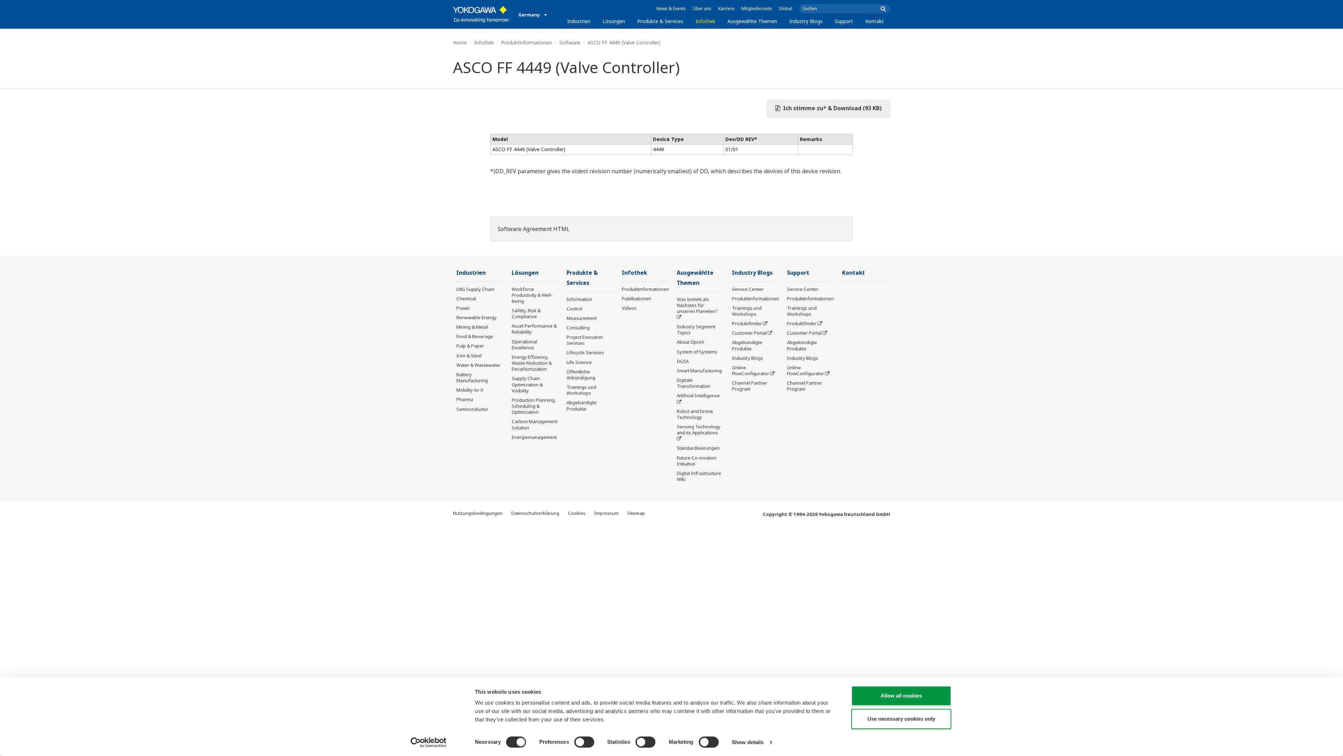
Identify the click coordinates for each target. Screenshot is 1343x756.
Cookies (576, 513)
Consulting (578, 327)
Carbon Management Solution (534, 424)
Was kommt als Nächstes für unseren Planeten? (697, 305)
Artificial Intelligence (698, 395)
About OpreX (690, 342)
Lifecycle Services (585, 352)
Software (569, 42)
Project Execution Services (585, 340)
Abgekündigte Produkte (582, 405)
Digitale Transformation (693, 383)
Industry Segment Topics (696, 329)
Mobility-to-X (469, 390)
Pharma (464, 399)
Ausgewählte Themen (752, 21)
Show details (747, 742)
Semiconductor (472, 409)
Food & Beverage (474, 336)
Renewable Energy (476, 317)
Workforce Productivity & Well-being (532, 295)
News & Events (671, 9)
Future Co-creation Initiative (697, 461)
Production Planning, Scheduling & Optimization (534, 406)
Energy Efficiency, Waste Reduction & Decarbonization (532, 363)
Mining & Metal (472, 327)
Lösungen (614, 21)
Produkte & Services (660, 21)
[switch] (584, 742)
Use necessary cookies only (901, 719)
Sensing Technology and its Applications (698, 430)
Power (463, 308)
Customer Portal (749, 333)
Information (579, 299)
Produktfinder (747, 323)
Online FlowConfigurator (750, 370)
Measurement (582, 318)
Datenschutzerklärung (535, 513)
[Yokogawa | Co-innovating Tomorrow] (482, 14)
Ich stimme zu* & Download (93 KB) (832, 108)
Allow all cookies (901, 696)
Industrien (578, 21)
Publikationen (636, 298)
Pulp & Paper (470, 346)
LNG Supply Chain (475, 289)
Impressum (606, 513)
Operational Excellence (524, 344)
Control (574, 309)
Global (785, 9)
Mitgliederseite (756, 9)
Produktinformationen (526, 42)
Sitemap (636, 513)
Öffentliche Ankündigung (581, 375)
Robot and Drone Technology (695, 414)
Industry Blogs (806, 21)
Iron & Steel (469, 355)
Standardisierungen (698, 448)
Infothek (705, 21)
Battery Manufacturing (472, 377)
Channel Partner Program (749, 386)
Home (460, 42)
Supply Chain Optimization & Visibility (527, 384)
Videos (629, 308)
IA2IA (683, 361)
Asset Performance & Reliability (534, 329)
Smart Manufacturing (699, 371)
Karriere (726, 9)
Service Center (747, 289)
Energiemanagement (534, 437)
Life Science (579, 362)
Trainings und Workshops (581, 390)
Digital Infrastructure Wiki (699, 476)
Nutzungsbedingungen (478, 513)
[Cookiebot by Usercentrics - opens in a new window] (428, 742)
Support (844, 21)
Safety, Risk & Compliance (526, 313)
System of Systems (697, 352)
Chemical (466, 298)
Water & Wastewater (478, 365)
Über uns (702, 9)
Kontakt (874, 21)
